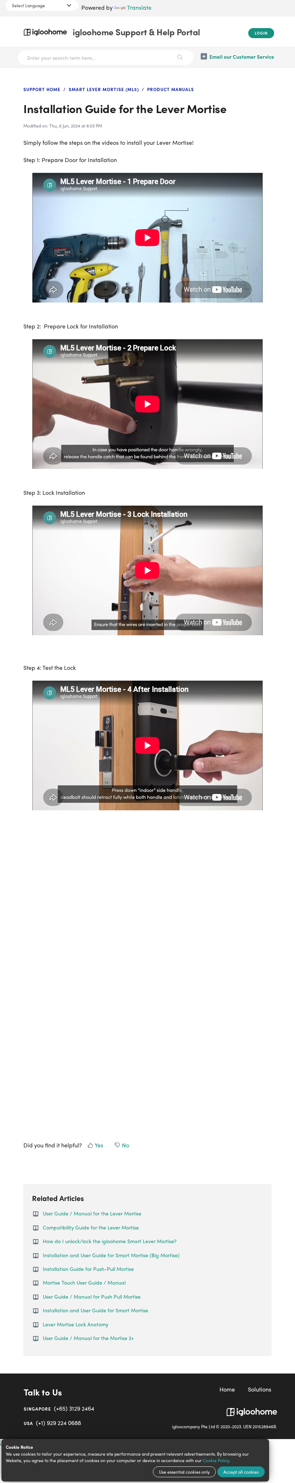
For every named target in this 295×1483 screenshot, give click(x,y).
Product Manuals (170, 89)
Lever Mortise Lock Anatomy (75, 1324)
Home (227, 1389)
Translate (139, 7)
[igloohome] (252, 1409)
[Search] (180, 57)
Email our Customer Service (241, 56)
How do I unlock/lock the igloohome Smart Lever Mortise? (110, 1241)
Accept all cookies (241, 1472)
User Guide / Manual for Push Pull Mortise (92, 1296)
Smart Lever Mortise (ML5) (104, 89)
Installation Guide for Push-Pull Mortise (88, 1268)
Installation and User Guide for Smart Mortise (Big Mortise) (111, 1255)
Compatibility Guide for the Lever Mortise (91, 1227)
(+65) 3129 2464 (59, 1408)
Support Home (41, 89)
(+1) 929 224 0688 (52, 1423)
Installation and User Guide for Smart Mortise (95, 1310)
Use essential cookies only (184, 1472)
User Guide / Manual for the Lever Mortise (92, 1213)
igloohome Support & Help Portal (136, 32)
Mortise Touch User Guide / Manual (84, 1282)
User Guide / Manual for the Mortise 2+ (88, 1337)
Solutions (259, 1389)
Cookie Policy (216, 1460)
